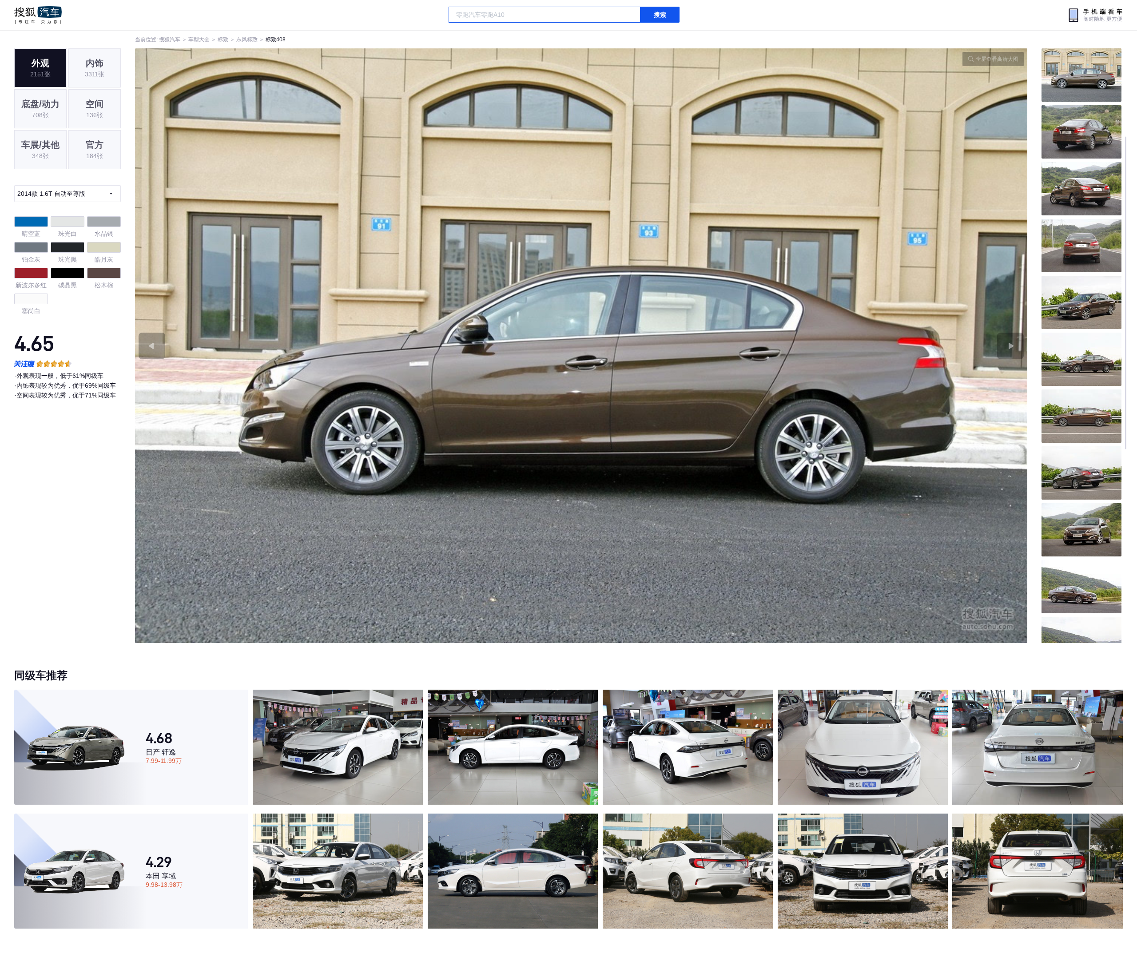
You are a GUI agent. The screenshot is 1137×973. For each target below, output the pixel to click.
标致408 (276, 39)
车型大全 (199, 39)
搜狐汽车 (38, 15)
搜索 (660, 14)
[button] (358, 345)
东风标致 (247, 39)
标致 (223, 39)
